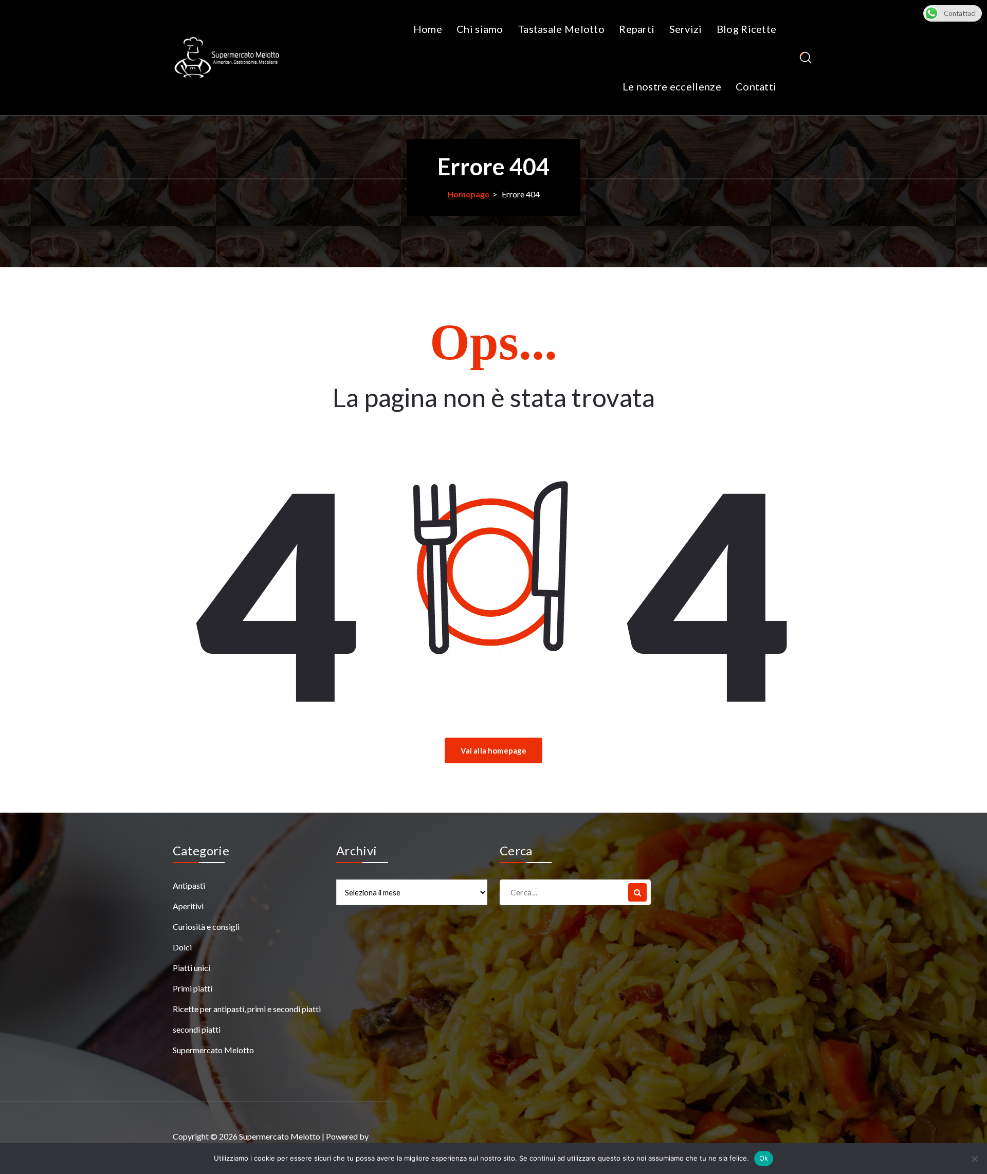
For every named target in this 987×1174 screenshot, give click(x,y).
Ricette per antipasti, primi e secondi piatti (247, 1009)
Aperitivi (188, 906)
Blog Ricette (747, 29)
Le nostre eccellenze (672, 86)
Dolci (182, 947)
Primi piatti (192, 988)
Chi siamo (479, 29)
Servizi (685, 29)
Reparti (636, 29)
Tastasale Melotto (561, 29)
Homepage (468, 194)
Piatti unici (191, 968)
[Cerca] (637, 892)
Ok (764, 1158)
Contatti (756, 86)
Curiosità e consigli (206, 926)
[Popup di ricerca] (805, 57)
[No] (974, 1158)
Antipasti (189, 885)
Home (427, 29)
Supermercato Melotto (213, 1050)
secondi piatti (197, 1029)
